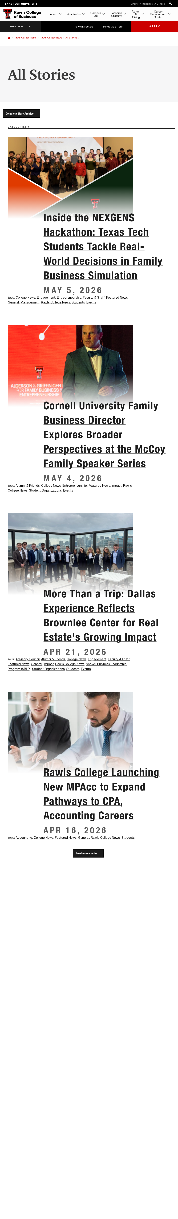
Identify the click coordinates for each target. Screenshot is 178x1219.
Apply (154, 26)
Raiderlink (148, 3)
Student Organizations (45, 490)
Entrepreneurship (69, 297)
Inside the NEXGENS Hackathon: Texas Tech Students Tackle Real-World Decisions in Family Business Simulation (103, 246)
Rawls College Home (25, 38)
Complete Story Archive (20, 113)
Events (91, 302)
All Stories (71, 38)
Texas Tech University (20, 3)
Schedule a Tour (113, 26)
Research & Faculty (116, 13)
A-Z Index (160, 3)
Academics (74, 14)
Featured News (117, 297)
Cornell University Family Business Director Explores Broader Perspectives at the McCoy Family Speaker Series (104, 434)
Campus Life (95, 13)
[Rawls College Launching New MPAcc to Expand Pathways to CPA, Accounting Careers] (89, 732)
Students (78, 302)
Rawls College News (51, 38)
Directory (136, 3)
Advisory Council (28, 659)
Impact (117, 485)
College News (25, 297)
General (13, 302)
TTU (9, 38)
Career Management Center (158, 14)
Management (30, 302)
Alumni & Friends (28, 485)
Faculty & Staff (94, 297)
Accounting (24, 837)
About (54, 14)
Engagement (46, 297)
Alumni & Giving (136, 14)
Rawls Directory (84, 26)
